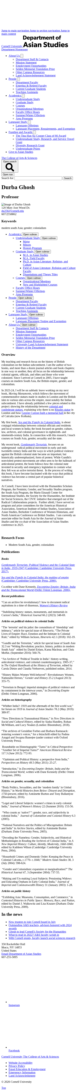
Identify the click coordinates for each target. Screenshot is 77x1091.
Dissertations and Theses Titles (40, 274)
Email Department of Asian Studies (21, 953)
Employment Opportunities (31, 65)
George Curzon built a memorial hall (43, 412)
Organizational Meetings (30, 108)
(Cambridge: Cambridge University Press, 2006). (35, 579)
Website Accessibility (21, 1062)
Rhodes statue (63, 409)
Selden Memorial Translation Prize (35, 69)
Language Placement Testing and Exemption (41, 321)
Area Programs (24, 118)
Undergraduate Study (28, 99)
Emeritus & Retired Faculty (31, 85)
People (13, 78)
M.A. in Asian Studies (35, 255)
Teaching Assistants (27, 92)
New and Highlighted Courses (40, 284)
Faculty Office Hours (28, 112)
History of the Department (30, 347)
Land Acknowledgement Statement (36, 75)
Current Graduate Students (31, 88)
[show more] (21, 56)
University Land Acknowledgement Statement (42, 344)
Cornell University (12, 46)
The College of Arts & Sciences (19, 157)
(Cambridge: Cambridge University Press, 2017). (38, 568)
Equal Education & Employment (27, 1069)
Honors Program (32, 248)
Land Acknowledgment (22, 1075)
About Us (14, 55)
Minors (27, 244)
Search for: (8, 178)
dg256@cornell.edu (12, 210)
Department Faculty (27, 82)
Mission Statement (26, 62)
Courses (20, 105)
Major (26, 241)
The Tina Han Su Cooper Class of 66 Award (41, 135)
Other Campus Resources (30, 72)
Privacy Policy (17, 1065)
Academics (15, 95)
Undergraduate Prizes (28, 148)
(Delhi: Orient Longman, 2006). (38, 588)
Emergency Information (22, 1072)
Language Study (18, 121)
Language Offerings (27, 125)
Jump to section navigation (45, 30)
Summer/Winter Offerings (30, 115)
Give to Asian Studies (21, 151)
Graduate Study (24, 102)
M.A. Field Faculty (34, 258)
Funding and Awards (21, 132)
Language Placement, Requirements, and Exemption (45, 128)
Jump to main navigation (15, 30)
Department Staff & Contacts (32, 59)
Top (3, 1087)
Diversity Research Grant (30, 145)
